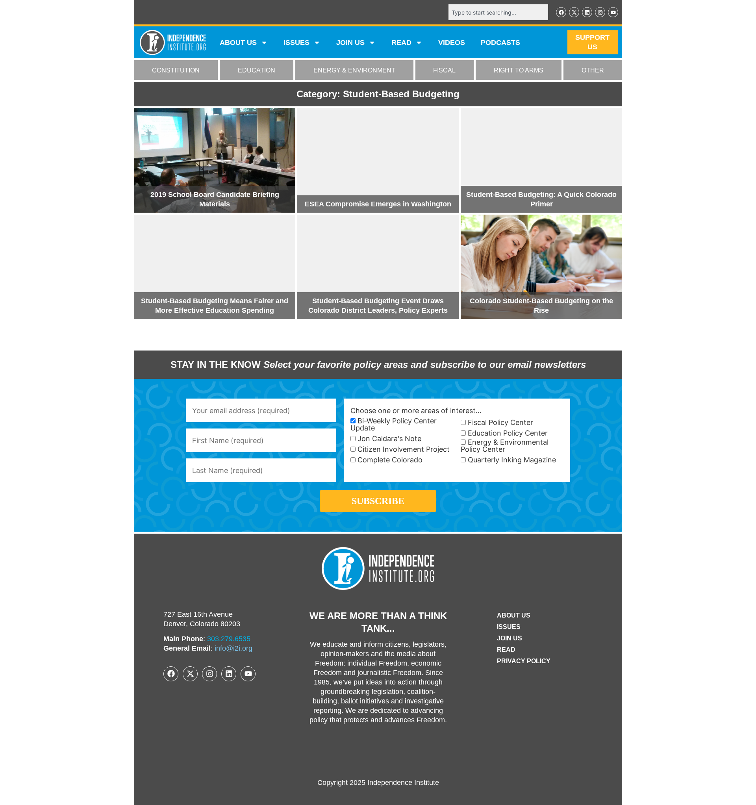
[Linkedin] (587, 12)
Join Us (509, 638)
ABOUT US (238, 42)
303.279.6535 (228, 639)
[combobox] (498, 12)
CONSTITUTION (176, 70)
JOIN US (350, 42)
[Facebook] (561, 12)
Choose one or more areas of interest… (416, 410)
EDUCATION (256, 70)
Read (506, 649)
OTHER (593, 70)
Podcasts (500, 42)
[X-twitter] (574, 12)
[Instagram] (600, 12)
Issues (296, 42)
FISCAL (444, 70)
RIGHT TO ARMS (518, 70)
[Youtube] (613, 12)
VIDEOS (451, 42)
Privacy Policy (523, 661)
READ (401, 42)
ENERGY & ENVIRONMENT (354, 70)
